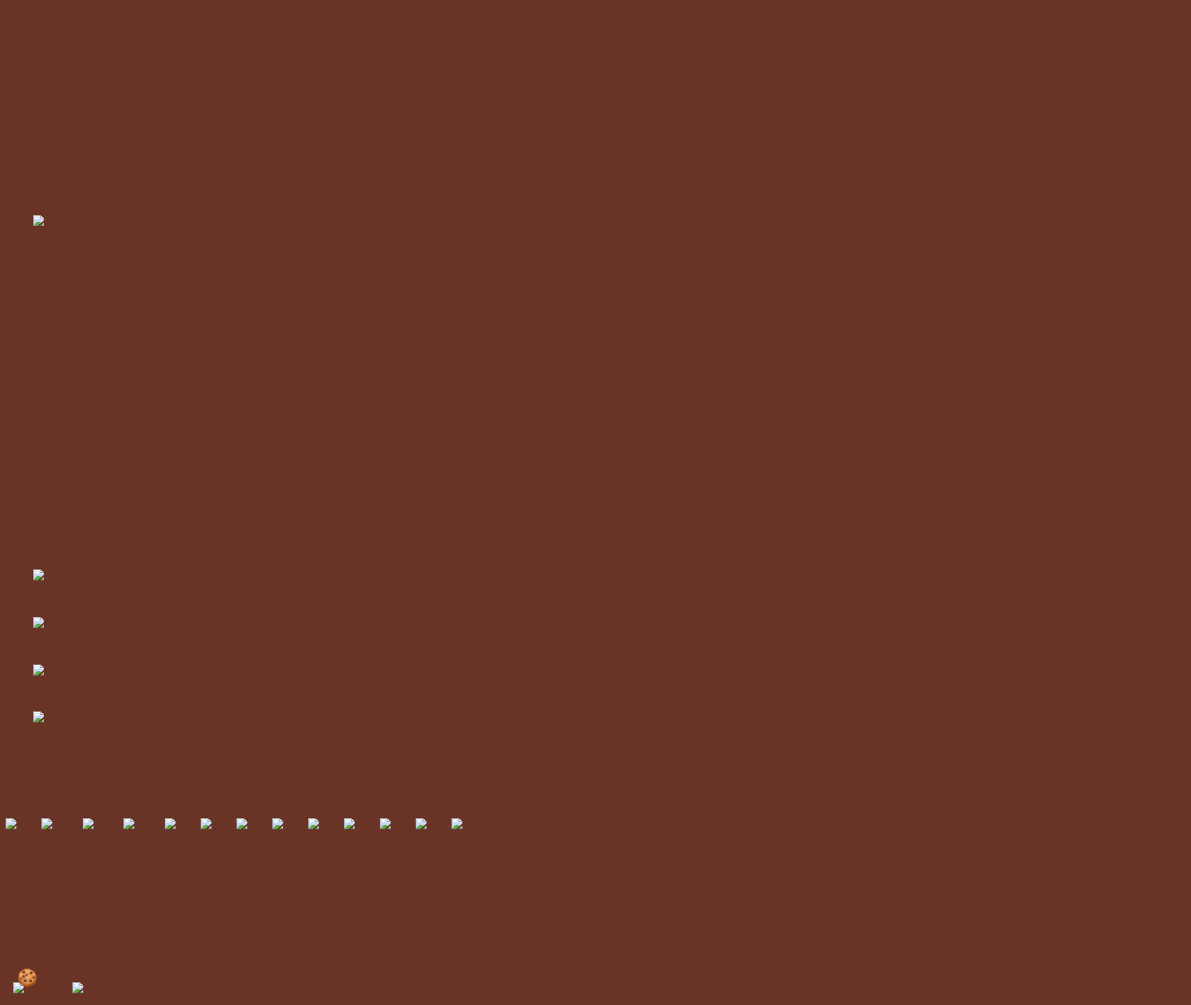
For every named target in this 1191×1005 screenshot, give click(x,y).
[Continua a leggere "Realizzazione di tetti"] (83, 670)
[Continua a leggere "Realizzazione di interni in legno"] (107, 717)
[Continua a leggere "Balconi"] (54, 575)
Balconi (53, 599)
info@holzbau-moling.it (165, 965)
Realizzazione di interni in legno (115, 741)
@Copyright (469, 965)
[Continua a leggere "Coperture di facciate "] (84, 623)
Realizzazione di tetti (86, 694)
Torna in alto (32, 846)
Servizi (47, 62)
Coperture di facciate (87, 646)
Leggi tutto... (33, 917)
